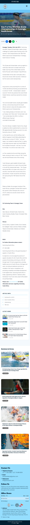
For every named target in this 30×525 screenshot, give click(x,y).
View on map (5, 517)
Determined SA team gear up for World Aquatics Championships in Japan (16, 328)
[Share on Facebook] (7, 41)
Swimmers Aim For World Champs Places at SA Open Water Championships (17, 335)
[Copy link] (16, 41)
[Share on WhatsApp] (13, 41)
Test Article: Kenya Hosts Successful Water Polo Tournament (17, 322)
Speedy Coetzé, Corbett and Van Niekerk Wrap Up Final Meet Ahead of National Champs (14, 451)
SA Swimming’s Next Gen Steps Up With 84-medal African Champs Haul (17, 316)
